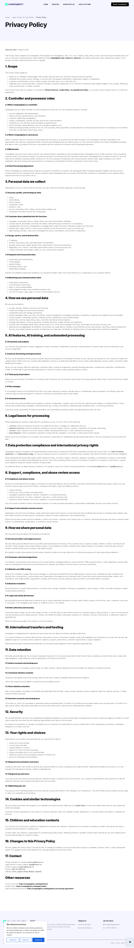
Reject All (26, 940)
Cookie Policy (80, 805)
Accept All (38, 940)
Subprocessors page (25, 454)
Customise (12, 940)
